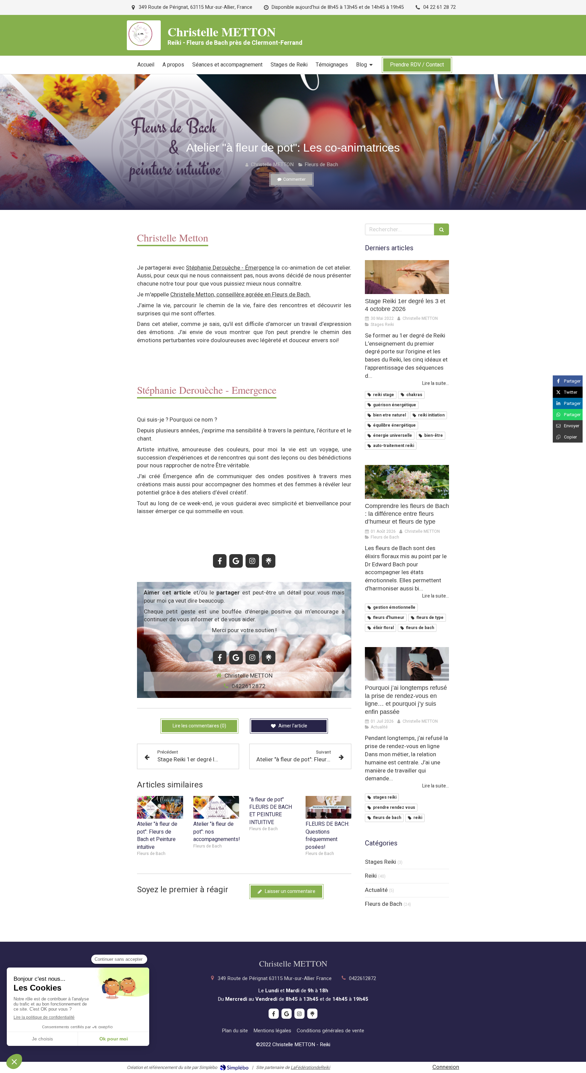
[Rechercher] (441, 229)
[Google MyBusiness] (236, 561)
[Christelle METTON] (140, 44)
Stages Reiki (380, 862)
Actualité (376, 890)
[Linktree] (268, 561)
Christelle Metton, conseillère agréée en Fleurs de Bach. (240, 294)
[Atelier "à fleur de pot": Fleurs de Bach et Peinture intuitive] (160, 807)
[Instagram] (252, 561)
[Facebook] (220, 561)
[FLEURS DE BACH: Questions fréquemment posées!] (329, 807)
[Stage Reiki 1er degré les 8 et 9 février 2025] (407, 277)
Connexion (445, 1067)
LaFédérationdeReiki (310, 1067)
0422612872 (249, 686)
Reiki (371, 876)
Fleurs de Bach (383, 904)
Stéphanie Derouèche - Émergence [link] (230, 268)
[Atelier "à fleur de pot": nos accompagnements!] (216, 807)
